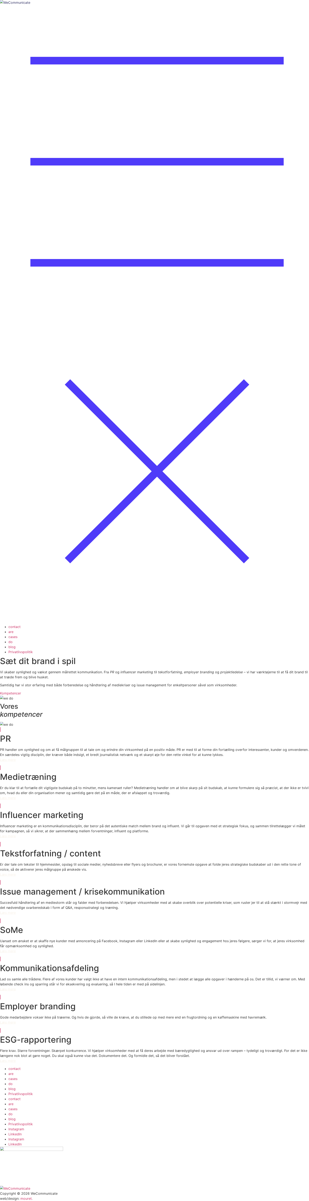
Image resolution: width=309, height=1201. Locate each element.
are (10, 632)
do (10, 642)
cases (12, 637)
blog (12, 647)
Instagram (16, 1129)
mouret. (26, 1198)
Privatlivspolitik (20, 652)
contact (14, 627)
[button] (154, 314)
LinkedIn (15, 1134)
